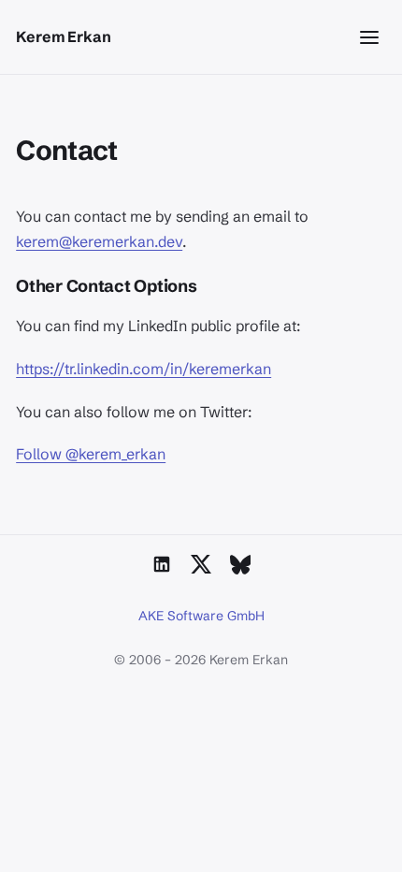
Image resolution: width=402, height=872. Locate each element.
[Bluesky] (240, 564)
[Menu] (369, 37)
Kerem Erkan (63, 36)
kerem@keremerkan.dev (99, 241)
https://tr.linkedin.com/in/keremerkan (143, 368)
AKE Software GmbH (201, 615)
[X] (201, 564)
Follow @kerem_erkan (90, 453)
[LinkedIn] (161, 564)
